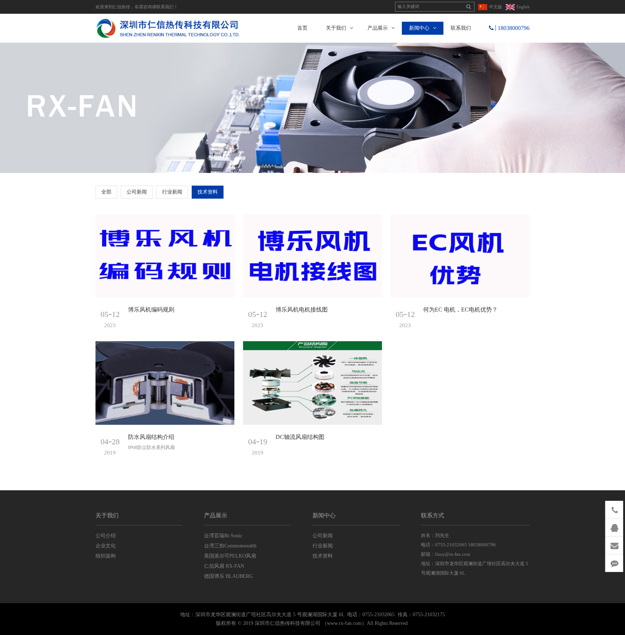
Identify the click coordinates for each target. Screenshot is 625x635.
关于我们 (336, 28)
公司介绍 (105, 535)
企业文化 (105, 546)
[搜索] (469, 7)
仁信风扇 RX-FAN (224, 566)
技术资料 (207, 192)
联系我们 (461, 28)
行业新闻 (172, 192)
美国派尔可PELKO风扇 (230, 556)
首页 (302, 28)
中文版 (495, 6)
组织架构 (105, 556)
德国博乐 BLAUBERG (228, 576)
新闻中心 (419, 28)
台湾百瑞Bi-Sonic (223, 535)
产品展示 (377, 28)
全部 (106, 192)
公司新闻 (137, 192)
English (523, 6)
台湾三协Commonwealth (230, 546)
